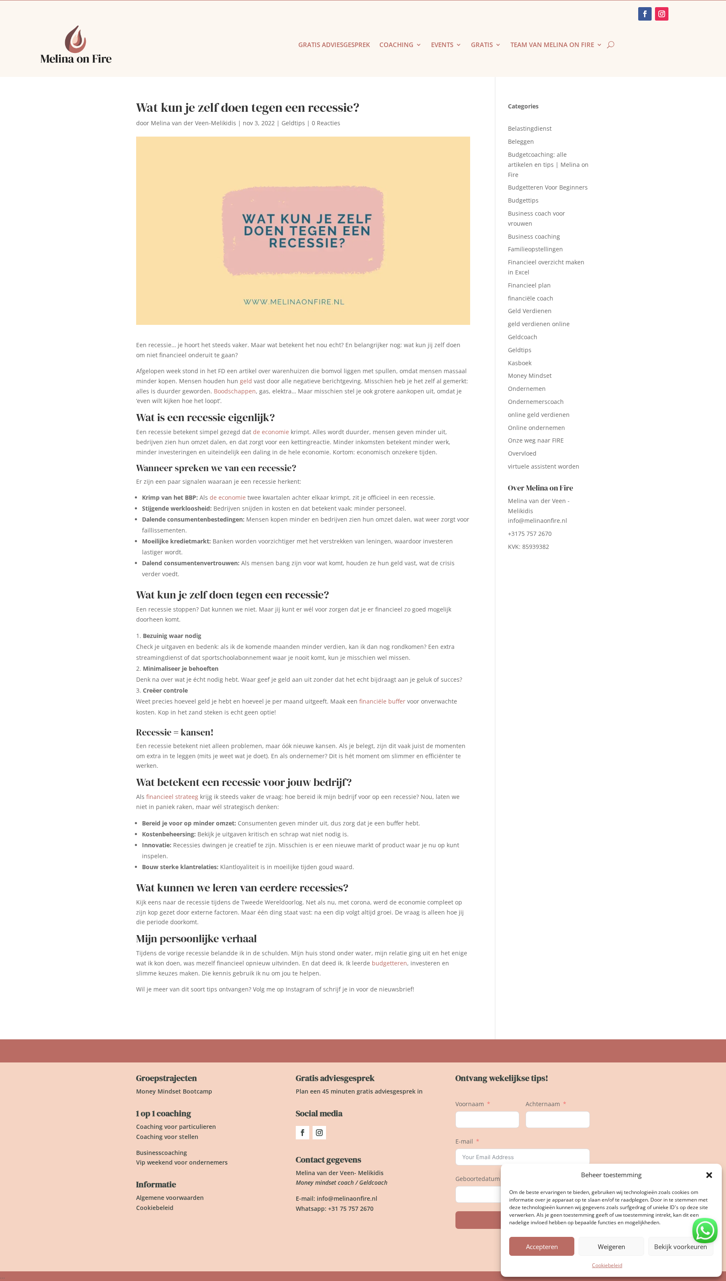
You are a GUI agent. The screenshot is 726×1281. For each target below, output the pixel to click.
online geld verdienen (539, 415)
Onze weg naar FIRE (536, 440)
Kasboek (519, 363)
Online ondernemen (536, 428)
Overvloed (522, 453)
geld (246, 381)
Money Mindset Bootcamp (174, 1091)
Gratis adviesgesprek (334, 45)
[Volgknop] (302, 1132)
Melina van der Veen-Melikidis (193, 123)
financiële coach (530, 298)
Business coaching (534, 236)
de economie (271, 432)
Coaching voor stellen (167, 1137)
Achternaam (543, 1104)
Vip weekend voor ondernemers (182, 1162)
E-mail (464, 1141)
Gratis (482, 45)
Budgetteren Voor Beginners (548, 187)
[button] (709, 1175)
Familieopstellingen (535, 249)
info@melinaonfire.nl (537, 521)
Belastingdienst (530, 128)
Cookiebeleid (607, 1265)
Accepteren (542, 1246)
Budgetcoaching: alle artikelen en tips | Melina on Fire (548, 164)
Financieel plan (529, 285)
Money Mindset (530, 376)
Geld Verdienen (530, 311)
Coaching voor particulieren (176, 1127)
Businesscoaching (161, 1153)
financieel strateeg (172, 797)
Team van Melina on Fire (552, 45)
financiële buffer (382, 701)
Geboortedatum (477, 1179)
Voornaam (469, 1104)
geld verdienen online (539, 324)
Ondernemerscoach (536, 402)
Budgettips (523, 200)
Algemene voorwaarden (170, 1198)
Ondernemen (527, 389)
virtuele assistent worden (543, 466)
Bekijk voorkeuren (680, 1246)
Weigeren (611, 1246)
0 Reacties (326, 123)
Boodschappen (235, 391)
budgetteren (389, 963)
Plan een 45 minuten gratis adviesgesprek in (359, 1091)
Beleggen (521, 141)
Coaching (396, 45)
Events (442, 45)
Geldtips (293, 123)
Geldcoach (522, 337)
